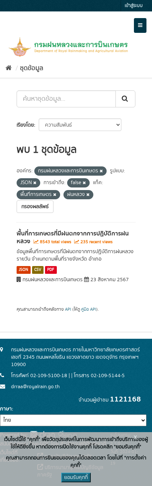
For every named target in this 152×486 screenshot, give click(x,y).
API (68, 309)
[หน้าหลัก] (9, 68)
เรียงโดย (25, 125)
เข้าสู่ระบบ (134, 5)
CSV (37, 270)
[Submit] (125, 98)
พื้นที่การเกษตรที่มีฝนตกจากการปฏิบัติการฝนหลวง (73, 237)
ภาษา (6, 409)
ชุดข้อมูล (31, 68)
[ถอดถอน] (101, 171)
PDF (50, 270)
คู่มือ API (88, 309)
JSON (23, 270)
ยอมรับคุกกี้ (76, 477)
